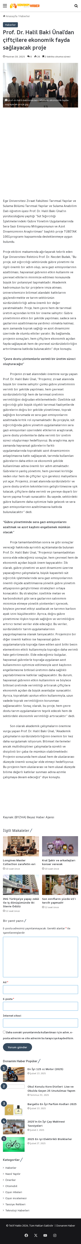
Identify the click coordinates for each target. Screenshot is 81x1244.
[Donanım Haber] (25, 5)
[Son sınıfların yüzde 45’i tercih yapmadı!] (60, 885)
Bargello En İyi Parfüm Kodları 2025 (52, 1104)
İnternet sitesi (12, 1015)
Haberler (24, 16)
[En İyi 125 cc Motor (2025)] (14, 1074)
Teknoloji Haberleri (17, 1210)
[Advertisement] (40, 151)
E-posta (8, 999)
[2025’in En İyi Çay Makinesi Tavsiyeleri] (14, 1127)
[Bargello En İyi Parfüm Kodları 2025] (14, 1109)
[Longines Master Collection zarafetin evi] (21, 846)
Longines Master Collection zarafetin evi (19, 862)
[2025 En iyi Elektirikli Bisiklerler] (14, 1144)
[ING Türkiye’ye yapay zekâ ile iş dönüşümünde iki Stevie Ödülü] (21, 885)
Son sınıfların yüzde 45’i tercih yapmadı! (59, 900)
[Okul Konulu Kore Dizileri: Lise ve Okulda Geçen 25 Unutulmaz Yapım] (14, 1092)
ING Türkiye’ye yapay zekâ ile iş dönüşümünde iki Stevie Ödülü (21, 902)
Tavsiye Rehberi (15, 1204)
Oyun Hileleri (13, 1192)
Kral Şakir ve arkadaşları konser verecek (58, 862)
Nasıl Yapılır (12, 1174)
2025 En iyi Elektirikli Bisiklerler (50, 1139)
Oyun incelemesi (16, 1198)
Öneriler (10, 1180)
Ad (5, 982)
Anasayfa (11, 16)
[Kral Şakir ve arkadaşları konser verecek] (60, 846)
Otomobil (11, 1186)
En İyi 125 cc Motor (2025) (45, 1069)
